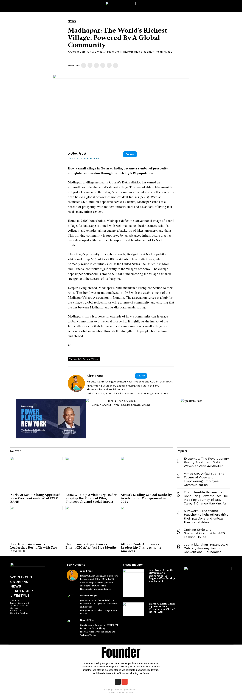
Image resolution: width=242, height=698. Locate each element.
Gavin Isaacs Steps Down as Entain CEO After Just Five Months (91, 545)
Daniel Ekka (87, 620)
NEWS (72, 21)
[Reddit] (109, 65)
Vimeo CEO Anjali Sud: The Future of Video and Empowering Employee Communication (204, 479)
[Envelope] (125, 682)
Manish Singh (88, 595)
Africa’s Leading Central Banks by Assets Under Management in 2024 (128, 393)
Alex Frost (78, 153)
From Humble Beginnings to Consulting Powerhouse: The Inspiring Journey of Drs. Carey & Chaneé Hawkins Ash (206, 497)
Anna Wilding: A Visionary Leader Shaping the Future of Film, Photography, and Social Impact (123, 387)
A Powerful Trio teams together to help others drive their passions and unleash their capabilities (206, 516)
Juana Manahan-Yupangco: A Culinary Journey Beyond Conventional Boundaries (206, 548)
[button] (236, 6)
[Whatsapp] (102, 65)
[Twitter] (90, 65)
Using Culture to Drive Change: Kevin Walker (98, 612)
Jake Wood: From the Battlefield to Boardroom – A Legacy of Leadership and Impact (98, 603)
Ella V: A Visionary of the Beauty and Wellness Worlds (97, 633)
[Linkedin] (96, 65)
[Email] (115, 65)
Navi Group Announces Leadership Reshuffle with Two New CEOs (33, 547)
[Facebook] (83, 65)
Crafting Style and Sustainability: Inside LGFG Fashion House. (204, 533)
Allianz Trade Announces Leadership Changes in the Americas (141, 547)
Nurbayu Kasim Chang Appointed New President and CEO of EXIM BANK (130, 381)
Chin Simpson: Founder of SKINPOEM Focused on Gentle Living (99, 627)
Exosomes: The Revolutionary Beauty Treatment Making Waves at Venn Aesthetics (206, 462)
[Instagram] (118, 682)
